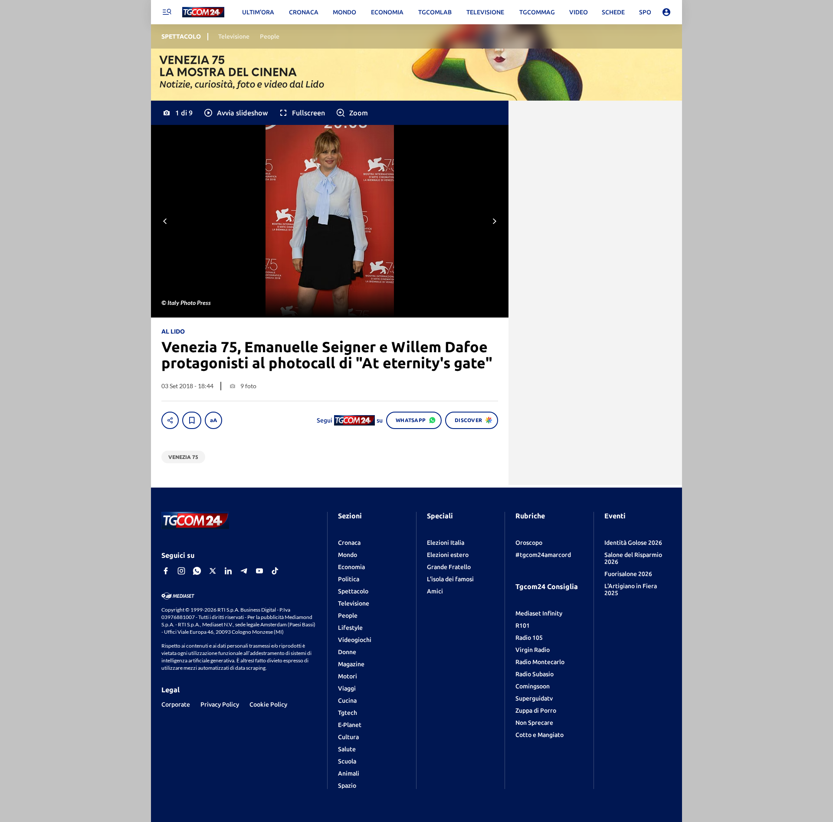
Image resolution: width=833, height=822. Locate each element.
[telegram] (243, 571)
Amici (435, 591)
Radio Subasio (534, 674)
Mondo (347, 554)
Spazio (347, 785)
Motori (347, 676)
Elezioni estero (448, 554)
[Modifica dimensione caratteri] (213, 420)
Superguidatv (534, 698)
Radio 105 (529, 637)
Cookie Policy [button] (268, 704)
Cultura (348, 737)
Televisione (353, 603)
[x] (212, 571)
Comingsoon (532, 686)
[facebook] (165, 571)
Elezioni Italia (445, 542)
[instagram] (181, 571)
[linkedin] (228, 571)
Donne (347, 651)
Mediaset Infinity (538, 613)
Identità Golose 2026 (633, 542)
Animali (348, 773)
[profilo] (666, 12)
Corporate (175, 704)
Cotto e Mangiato (539, 734)
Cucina (347, 700)
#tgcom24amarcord (543, 554)
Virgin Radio (532, 649)
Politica (348, 579)
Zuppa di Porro (535, 710)
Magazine (351, 664)
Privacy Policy (219, 704)
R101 (522, 625)
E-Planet (349, 724)
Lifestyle (350, 627)
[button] (235, 113)
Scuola (347, 761)
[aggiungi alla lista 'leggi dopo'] (191, 420)
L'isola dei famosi (450, 579)
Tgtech (347, 712)
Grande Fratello (449, 566)
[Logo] (203, 12)
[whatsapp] (197, 571)
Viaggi (347, 688)
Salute (347, 749)
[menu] (166, 12)
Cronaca (349, 542)
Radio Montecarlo (539, 661)
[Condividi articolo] (170, 420)
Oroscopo (528, 542)
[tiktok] (275, 571)
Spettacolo (353, 591)
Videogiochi (354, 639)
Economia (351, 566)
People (347, 615)
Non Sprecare (534, 722)
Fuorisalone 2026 (628, 573)
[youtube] (259, 571)
